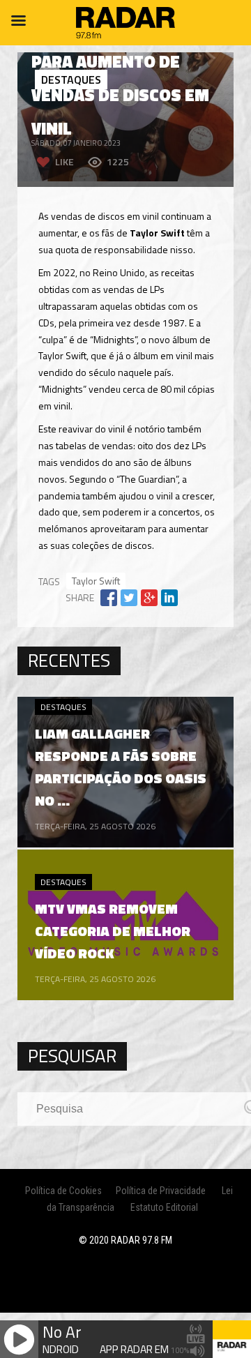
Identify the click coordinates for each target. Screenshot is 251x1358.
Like (64, 161)
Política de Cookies (63, 1190)
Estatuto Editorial (164, 1207)
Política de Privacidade (161, 1190)
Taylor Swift (96, 580)
